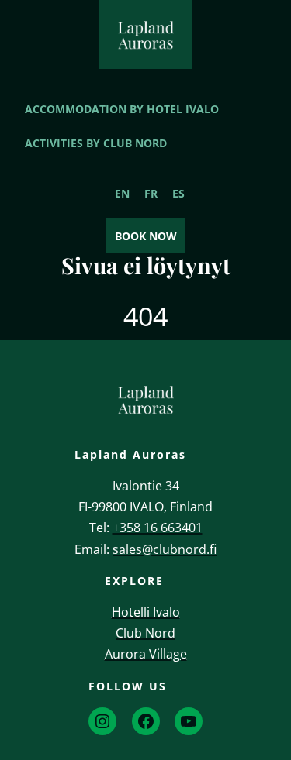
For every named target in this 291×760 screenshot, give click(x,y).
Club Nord (145, 632)
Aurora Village (146, 653)
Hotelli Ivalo (146, 612)
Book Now (146, 236)
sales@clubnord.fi (165, 549)
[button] (266, 670)
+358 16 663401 (158, 527)
